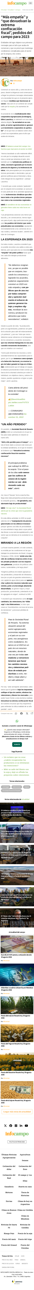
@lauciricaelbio (18, 399)
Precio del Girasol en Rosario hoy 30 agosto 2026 (16, 1073)
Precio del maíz (9, 1239)
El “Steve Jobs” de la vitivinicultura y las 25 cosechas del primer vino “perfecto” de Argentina (16, 918)
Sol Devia (6, 924)
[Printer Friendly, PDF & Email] (32, 714)
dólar (17, 1256)
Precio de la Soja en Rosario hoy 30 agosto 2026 (16, 1101)
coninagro (5, 787)
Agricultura (25, 1154)
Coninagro (17, 10)
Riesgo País (9, 1233)
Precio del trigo (25, 1239)
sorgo (17, 1263)
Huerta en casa (25, 1186)
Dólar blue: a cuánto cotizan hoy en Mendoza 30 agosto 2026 (17, 988)
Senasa (25, 1160)
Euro (22, 1256)
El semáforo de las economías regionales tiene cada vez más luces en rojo (16, 207)
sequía (12, 106)
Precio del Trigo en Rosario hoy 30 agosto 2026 (15, 1044)
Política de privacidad (17, 1142)
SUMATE (17, 744)
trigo (16, 1260)
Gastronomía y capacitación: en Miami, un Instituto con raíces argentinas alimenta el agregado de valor (16, 854)
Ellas (25, 1181)
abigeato (25, 1263)
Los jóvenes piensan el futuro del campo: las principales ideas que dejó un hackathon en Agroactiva (16, 897)
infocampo (6, 818)
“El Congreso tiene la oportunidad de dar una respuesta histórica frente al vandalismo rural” (17, 876)
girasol (23, 1260)
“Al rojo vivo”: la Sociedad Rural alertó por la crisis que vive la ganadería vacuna (16, 511)
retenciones (17, 787)
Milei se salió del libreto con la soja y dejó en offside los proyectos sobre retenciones (16, 772)
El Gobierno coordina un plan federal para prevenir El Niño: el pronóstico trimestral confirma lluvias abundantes (15, 812)
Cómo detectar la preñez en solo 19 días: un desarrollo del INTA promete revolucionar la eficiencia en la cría (16, 833)
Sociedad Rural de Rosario (11, 790)
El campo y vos (25, 1175)
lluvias (9, 1201)
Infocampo (4, 10)
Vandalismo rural (8, 1267)
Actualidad (11, 10)
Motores (9, 1192)
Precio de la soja (25, 1233)
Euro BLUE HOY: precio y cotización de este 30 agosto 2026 (16, 956)
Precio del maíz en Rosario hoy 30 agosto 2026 (15, 1016)
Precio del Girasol (9, 1245)
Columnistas (7, 860)
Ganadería (9, 1186)
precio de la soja (8, 1263)
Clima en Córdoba (25, 1210)
